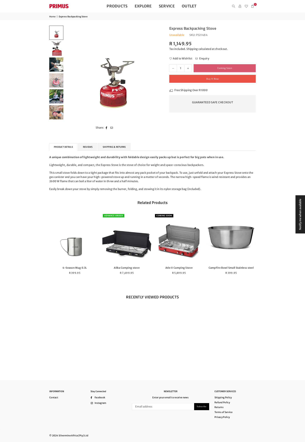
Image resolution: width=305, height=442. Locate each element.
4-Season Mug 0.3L (74, 267)
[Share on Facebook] (106, 128)
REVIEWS (88, 147)
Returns (218, 407)
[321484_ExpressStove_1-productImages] (56, 33)
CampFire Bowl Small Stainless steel (230, 267)
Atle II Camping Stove (178, 267)
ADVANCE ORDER (113, 215)
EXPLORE (143, 6)
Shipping (192, 49)
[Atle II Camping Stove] (179, 238)
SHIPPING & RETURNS (114, 147)
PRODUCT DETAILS (63, 147)
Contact (53, 397)
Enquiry (204, 58)
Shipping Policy (223, 397)
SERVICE (167, 6)
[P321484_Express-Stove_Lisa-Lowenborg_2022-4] (56, 80)
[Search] (233, 6)
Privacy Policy (222, 417)
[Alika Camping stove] (126, 238)
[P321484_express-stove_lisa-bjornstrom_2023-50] (56, 64)
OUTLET (189, 6)
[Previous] (70, 73)
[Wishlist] (246, 6)
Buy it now (212, 78)
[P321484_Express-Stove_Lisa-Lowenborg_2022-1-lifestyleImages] (56, 112)
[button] (252, 6)
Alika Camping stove (126, 267)
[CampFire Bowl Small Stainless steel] (231, 238)
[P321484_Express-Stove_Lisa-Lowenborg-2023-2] (56, 96)
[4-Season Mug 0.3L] (74, 238)
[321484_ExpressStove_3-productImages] (56, 49)
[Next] (155, 73)
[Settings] (240, 6)
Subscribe (202, 406)
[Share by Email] (111, 128)
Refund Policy (222, 402)
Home (52, 16)
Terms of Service (223, 412)
